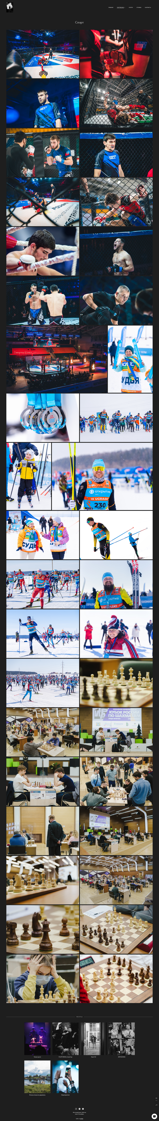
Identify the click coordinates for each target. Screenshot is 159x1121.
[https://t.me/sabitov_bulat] (79, 1109)
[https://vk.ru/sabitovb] (83, 1109)
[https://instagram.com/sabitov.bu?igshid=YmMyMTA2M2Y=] (76, 1109)
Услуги (131, 7)
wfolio (81, 1118)
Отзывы (139, 7)
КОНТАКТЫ (148, 7)
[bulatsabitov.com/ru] (9, 7)
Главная (110, 7)
